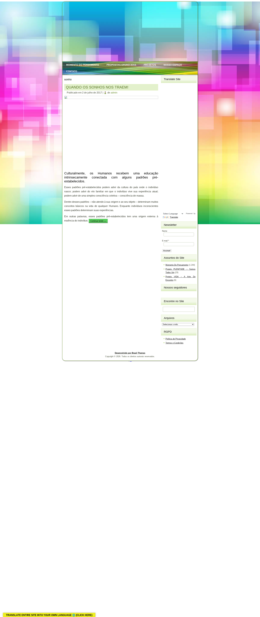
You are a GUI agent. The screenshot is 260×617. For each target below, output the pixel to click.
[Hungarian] (181, 130)
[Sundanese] (181, 189)
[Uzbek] (171, 204)
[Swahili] (165, 194)
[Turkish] (176, 199)
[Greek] (181, 120)
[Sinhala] (165, 184)
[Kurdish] (181, 145)
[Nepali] (181, 164)
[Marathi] (165, 164)
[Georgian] (171, 120)
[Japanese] (171, 140)
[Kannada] (181, 140)
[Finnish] (171, 115)
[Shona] (171, 179)
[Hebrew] (165, 130)
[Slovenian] (176, 184)
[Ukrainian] (181, 199)
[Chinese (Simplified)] (176, 100)
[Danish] (181, 105)
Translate (174, 217)
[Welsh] (181, 204)
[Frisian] (181, 115)
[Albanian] (171, 86)
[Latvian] (181, 150)
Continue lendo (98, 221)
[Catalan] (181, 96)
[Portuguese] (165, 174)
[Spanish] (176, 189)
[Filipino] (165, 115)
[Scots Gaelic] (165, 189)
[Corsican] (165, 105)
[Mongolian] (171, 164)
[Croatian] (171, 105)
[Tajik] (176, 194)
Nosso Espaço (173, 65)
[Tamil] (181, 194)
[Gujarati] (165, 125)
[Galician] (165, 120)
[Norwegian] (165, 169)
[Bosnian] (171, 96)
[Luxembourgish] (171, 155)
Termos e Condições (174, 343)
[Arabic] (181, 86)
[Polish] (181, 169)
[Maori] (181, 159)
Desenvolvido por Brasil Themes (130, 353)
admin (114, 92)
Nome (164, 231)
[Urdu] (165, 204)
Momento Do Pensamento (82, 65)
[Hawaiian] (181, 125)
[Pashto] (171, 169)
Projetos (150, 65)
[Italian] (165, 140)
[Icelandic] (165, 135)
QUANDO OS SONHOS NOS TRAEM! (97, 87)
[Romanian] (176, 174)
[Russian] (181, 174)
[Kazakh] (165, 145)
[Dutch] (165, 110)
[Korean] (176, 145)
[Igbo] (171, 135)
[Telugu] (165, 199)
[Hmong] (176, 130)
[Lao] (171, 150)
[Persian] (176, 169)
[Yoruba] (176, 209)
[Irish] (181, 135)
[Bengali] (165, 96)
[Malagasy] (181, 155)
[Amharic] (176, 86)
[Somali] (171, 189)
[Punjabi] (171, 174)
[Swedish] (171, 194)
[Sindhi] (181, 179)
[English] (171, 110)
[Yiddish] (171, 209)
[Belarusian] (181, 91)
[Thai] (171, 199)
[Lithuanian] (165, 155)
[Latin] (176, 150)
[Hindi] (171, 130)
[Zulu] (181, 209)
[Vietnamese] (176, 204)
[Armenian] (165, 91)
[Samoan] (181, 184)
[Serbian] (165, 179)
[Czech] (176, 105)
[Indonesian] (176, 135)
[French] (176, 115)
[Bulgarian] (176, 96)
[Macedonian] (176, 155)
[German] (176, 120)
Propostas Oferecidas (121, 65)
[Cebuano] (165, 100)
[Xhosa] (165, 209)
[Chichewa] (171, 100)
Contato (71, 71)
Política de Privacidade (176, 339)
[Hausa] (176, 125)
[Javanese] (176, 140)
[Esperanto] (176, 110)
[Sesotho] (176, 179)
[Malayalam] (165, 159)
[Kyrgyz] (165, 150)
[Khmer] (171, 145)
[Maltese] (176, 159)
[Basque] (176, 91)
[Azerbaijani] (171, 91)
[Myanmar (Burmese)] (176, 164)
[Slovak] (171, 184)
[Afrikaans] (165, 86)
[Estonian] (181, 110)
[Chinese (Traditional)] (181, 100)
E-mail (165, 241)
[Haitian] (171, 125)
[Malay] (171, 159)
